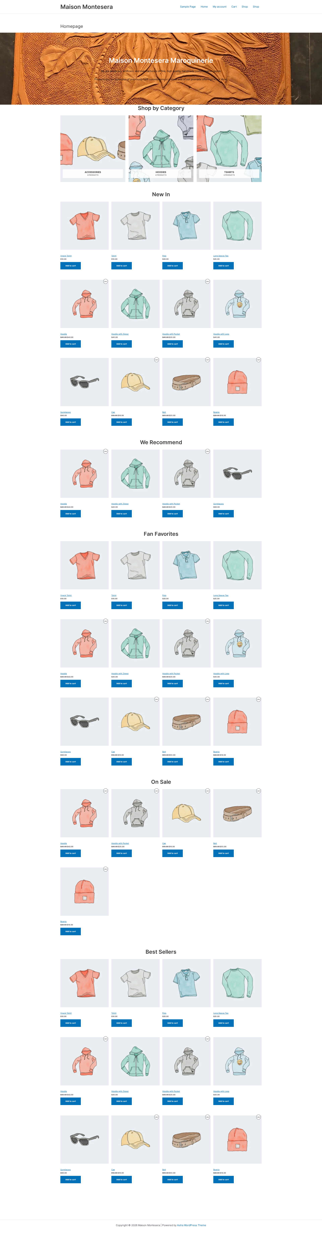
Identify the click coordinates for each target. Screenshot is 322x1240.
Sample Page (188, 6)
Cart (234, 6)
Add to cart (70, 266)
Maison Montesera (86, 6)
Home (204, 6)
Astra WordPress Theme (191, 1225)
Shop (245, 6)
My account (219, 6)
